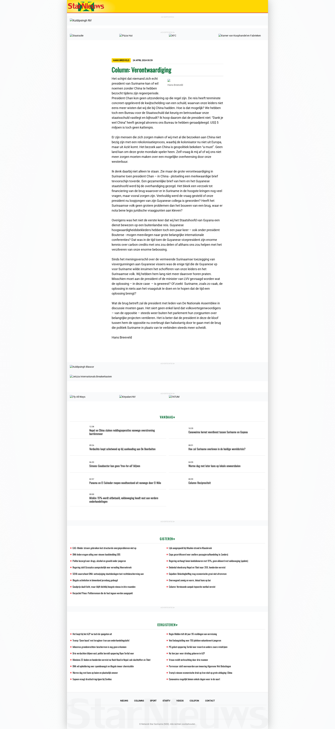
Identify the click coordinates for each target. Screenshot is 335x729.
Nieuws (124, 701)
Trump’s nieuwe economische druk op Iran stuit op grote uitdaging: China (200, 672)
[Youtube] (155, 712)
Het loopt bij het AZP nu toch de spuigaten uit (92, 634)
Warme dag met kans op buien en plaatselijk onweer (95, 672)
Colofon (194, 701)
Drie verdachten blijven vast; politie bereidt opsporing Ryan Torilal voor (103, 653)
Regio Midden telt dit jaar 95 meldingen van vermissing (193, 634)
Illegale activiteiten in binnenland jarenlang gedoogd (95, 580)
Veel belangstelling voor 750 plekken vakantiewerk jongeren (195, 640)
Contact (210, 701)
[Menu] (262, 6)
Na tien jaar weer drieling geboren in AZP (187, 653)
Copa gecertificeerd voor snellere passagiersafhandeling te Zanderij (198, 554)
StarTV (166, 701)
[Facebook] (144, 712)
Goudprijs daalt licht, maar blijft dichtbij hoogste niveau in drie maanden (104, 586)
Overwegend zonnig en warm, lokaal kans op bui (190, 580)
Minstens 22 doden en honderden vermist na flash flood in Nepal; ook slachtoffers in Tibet (111, 660)
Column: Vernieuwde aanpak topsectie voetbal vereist (192, 586)
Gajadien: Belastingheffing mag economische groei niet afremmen (197, 574)
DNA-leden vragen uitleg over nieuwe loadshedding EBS (96, 554)
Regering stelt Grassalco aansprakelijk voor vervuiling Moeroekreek (102, 567)
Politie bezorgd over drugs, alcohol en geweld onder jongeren (99, 561)
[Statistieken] (266, 726)
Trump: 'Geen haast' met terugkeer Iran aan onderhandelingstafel (101, 640)
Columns (139, 701)
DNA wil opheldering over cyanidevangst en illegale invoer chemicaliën (103, 666)
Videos (180, 701)
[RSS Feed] (191, 712)
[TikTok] (179, 712)
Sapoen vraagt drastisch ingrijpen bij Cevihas (92, 679)
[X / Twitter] (167, 712)
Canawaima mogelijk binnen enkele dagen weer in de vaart (194, 679)
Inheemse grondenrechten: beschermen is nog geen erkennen (99, 647)
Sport (153, 701)
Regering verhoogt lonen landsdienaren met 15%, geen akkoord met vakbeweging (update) (208, 561)
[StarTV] (257, 6)
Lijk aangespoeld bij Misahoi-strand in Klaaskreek (190, 548)
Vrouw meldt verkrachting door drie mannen (188, 660)
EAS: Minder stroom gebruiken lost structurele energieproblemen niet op (104, 548)
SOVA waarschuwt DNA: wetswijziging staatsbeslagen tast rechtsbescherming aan (108, 574)
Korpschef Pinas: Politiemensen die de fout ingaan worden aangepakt (103, 593)
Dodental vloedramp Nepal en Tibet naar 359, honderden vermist (197, 567)
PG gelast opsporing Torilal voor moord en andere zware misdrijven (198, 647)
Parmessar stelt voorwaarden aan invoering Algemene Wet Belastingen (200, 666)
